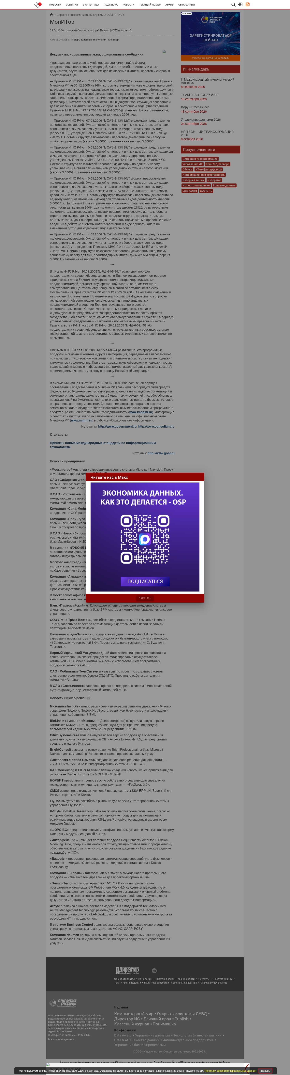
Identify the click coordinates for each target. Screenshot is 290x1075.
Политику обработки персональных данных (231, 1070)
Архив (169, 4)
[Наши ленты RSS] (247, 4)
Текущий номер (150, 4)
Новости (55, 4)
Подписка (111, 4)
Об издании (186, 4)
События (72, 4)
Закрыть (265, 1070)
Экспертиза (91, 4)
